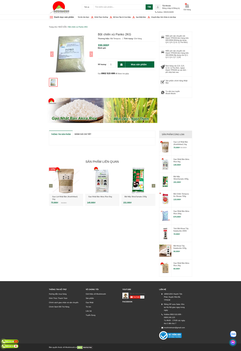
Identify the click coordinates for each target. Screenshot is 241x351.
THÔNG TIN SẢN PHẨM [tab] (61, 134)
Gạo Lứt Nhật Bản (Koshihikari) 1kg (180, 143)
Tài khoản (166, 6)
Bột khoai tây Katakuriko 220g (179, 247)
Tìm (149, 7)
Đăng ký (176, 8)
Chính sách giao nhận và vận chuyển (63, 302)
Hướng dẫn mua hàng (58, 294)
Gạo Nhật (89, 302)
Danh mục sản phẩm (64, 17)
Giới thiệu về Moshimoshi (96, 294)
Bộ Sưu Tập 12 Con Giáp (122, 17)
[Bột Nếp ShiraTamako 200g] (138, 180)
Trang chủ (53, 27)
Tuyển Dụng (90, 315)
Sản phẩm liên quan (102, 161)
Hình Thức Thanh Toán (58, 298)
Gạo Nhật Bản (141, 17)
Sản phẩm (90, 298)
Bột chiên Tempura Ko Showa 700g (181, 195)
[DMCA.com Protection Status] (84, 347)
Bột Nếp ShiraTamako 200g (136, 197)
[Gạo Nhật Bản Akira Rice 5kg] (102, 180)
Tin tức (88, 307)
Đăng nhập (166, 8)
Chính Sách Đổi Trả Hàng (59, 307)
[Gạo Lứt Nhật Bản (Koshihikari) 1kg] (66, 180)
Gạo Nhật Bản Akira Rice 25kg (181, 212)
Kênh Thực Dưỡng (101, 17)
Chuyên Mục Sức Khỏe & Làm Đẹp (163, 17)
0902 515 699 (108, 73)
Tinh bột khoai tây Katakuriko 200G (181, 229)
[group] (71, 54)
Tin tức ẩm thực (83, 17)
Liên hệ (89, 311)
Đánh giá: (102, 48)
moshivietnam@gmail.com (174, 328)
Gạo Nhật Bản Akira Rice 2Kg (181, 264)
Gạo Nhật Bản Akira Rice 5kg (100, 197)
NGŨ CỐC (62, 27)
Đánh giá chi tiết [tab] (83, 134)
